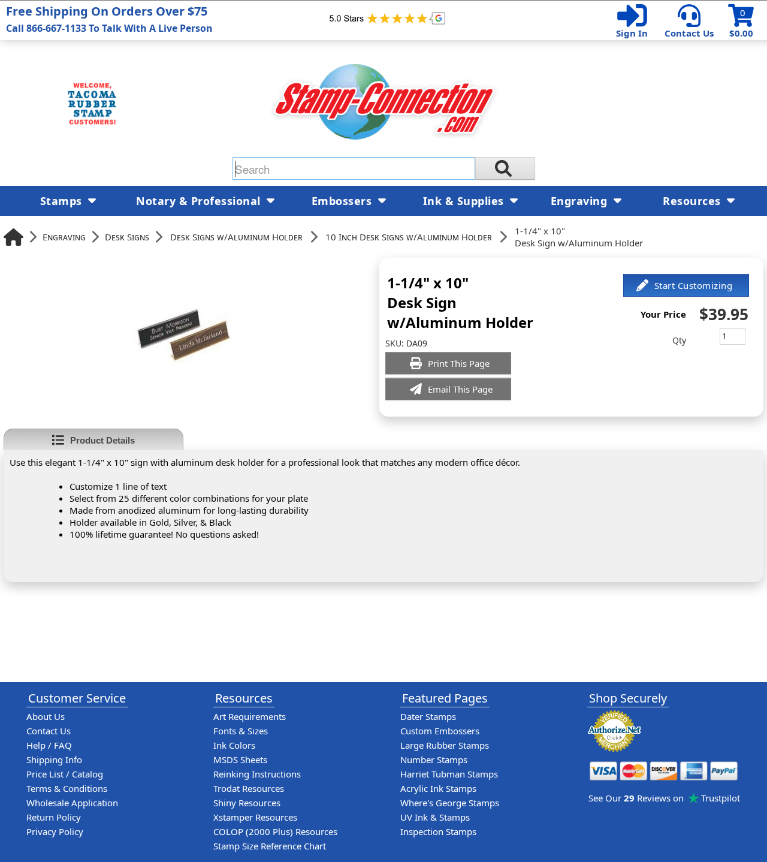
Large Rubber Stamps (444, 745)
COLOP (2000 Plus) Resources (275, 831)
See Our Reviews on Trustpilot (664, 798)
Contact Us (689, 33)
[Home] (13, 237)
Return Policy (53, 817)
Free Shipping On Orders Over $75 (109, 19)
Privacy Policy (54, 831)
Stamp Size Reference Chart (269, 846)
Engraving (64, 237)
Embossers (343, 201)
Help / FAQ (49, 745)
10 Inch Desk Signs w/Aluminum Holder (408, 237)
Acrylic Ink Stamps (438, 788)
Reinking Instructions (257, 774)
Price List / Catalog (64, 774)
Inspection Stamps (438, 831)
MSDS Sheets (240, 759)
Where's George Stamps (449, 803)
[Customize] (686, 285)
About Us (45, 716)
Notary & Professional (200, 201)
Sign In (632, 33)
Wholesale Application (72, 803)
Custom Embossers (439, 731)
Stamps (63, 201)
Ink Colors (234, 745)
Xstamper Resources (255, 817)
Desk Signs (127, 237)
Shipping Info (54, 759)
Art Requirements (249, 716)
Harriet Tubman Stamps (449, 774)
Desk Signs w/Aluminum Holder (236, 237)
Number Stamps (433, 759)
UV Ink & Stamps (435, 817)
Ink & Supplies (465, 201)
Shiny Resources (246, 803)
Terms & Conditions (66, 788)
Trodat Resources (248, 788)
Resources (693, 201)
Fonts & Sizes (240, 731)
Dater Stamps (428, 716)
